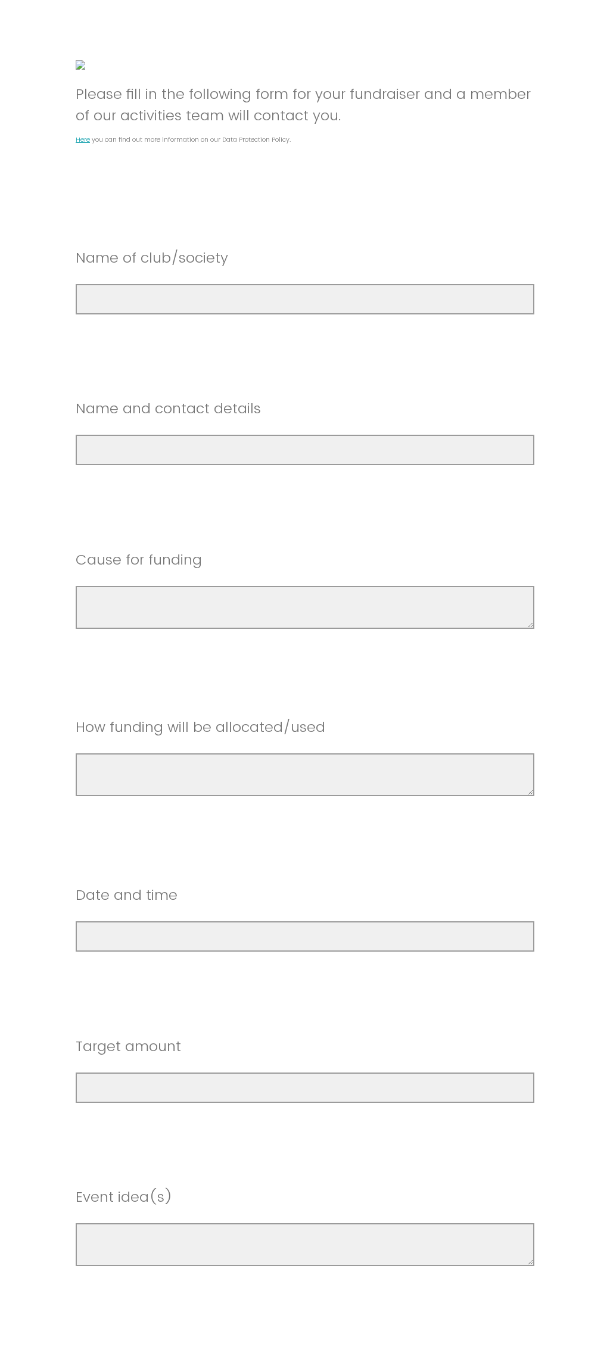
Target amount (128, 1046)
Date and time (129, 895)
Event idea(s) (124, 1197)
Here (83, 139)
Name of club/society (152, 257)
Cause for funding (139, 559)
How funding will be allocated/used (200, 727)
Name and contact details (170, 408)
